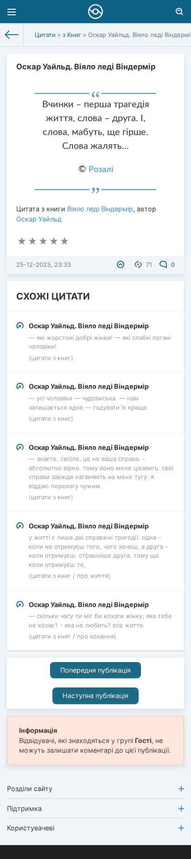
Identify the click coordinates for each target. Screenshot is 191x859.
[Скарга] (122, 264)
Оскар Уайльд (39, 219)
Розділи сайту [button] (29, 788)
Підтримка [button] (24, 808)
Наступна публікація (95, 695)
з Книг (72, 34)
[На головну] (12, 34)
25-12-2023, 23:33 (43, 264)
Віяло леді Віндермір (100, 209)
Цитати (45, 34)
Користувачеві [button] (30, 828)
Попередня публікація (95, 670)
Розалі (101, 170)
